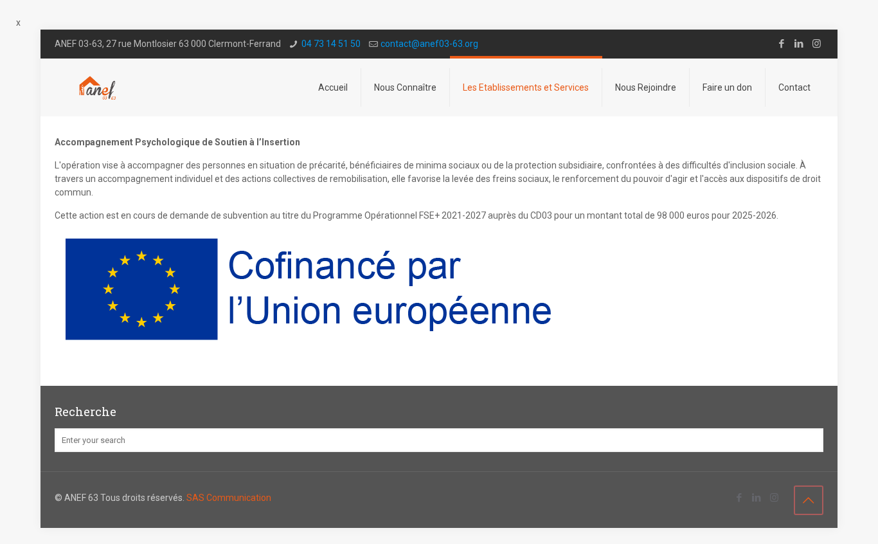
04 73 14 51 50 (331, 44)
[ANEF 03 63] (97, 87)
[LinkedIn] (799, 44)
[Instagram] (816, 44)
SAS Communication (228, 498)
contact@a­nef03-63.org (429, 44)
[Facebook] (782, 44)
